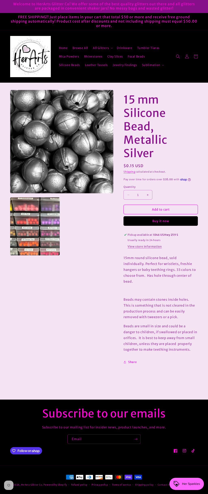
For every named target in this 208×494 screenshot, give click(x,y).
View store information (145, 246)
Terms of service (121, 484)
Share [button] (132, 362)
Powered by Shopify (55, 484)
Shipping (129, 171)
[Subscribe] (135, 439)
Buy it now (160, 221)
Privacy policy (100, 484)
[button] (102, 48)
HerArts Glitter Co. (32, 484)
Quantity (129, 187)
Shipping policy (144, 484)
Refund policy (79, 484)
